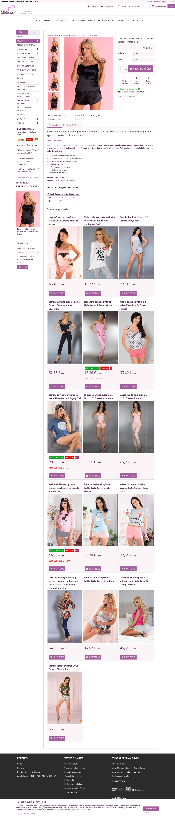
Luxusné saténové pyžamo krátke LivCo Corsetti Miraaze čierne (27, 231)
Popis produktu (54, 125)
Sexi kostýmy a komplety (24, 109)
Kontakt (171, 1)
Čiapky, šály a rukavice (23, 102)
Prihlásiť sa (94, 6)
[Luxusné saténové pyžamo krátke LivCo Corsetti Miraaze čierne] (54, 46)
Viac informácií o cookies (25, 813)
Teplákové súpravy (26, 45)
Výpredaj (21, 123)
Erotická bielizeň (25, 61)
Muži (34, 32)
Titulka (36, 20)
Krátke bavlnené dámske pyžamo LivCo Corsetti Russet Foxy (134, 488)
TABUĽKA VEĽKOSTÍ (55, 140)
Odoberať (23, 267)
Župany (20, 78)
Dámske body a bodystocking (24, 95)
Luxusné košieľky (25, 74)
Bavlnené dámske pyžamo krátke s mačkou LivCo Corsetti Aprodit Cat (63, 488)
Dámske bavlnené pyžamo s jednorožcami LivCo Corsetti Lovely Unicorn (134, 581)
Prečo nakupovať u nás (54, 20)
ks (127, 69)
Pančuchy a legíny (25, 57)
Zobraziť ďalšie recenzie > (27, 177)
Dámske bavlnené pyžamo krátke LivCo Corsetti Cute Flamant (97, 488)
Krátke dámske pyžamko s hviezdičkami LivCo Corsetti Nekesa (133, 305)
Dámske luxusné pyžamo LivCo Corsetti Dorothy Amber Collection (64, 305)
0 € (171, 6)
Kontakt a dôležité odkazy (129, 20)
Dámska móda (23, 53)
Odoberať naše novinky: (27, 248)
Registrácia (108, 6)
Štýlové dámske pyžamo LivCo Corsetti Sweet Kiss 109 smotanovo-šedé (99, 221)
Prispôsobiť (150, 813)
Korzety (21, 115)
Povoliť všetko (151, 808)
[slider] (80, 115)
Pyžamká (21, 41)
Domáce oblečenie (25, 66)
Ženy (22, 32)
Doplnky (21, 119)
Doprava (164, 1)
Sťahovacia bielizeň (26, 70)
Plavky (20, 36)
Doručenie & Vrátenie (71, 125)
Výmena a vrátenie (153, 1)
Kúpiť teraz (58, 293)
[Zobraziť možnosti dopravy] (28, 140)
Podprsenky (23, 82)
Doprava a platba (77, 20)
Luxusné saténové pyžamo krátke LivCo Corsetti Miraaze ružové (63, 221)
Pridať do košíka (141, 68)
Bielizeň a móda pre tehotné (26, 88)
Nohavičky (22, 49)
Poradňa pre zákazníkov (100, 20)
